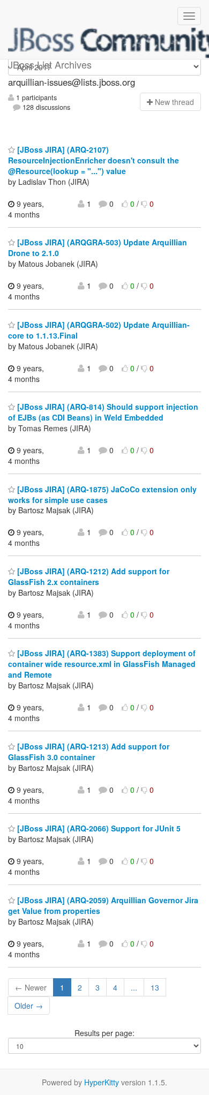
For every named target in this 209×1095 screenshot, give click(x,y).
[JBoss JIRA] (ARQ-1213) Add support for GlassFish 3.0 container (88, 751)
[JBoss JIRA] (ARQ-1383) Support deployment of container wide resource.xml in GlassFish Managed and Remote (102, 664)
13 (155, 987)
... (134, 987)
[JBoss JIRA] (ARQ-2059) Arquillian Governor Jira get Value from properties (103, 905)
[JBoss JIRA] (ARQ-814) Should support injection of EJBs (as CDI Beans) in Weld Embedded (103, 412)
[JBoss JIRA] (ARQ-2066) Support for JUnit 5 (98, 828)
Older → (28, 1005)
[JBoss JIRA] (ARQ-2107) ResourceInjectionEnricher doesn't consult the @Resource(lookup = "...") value (93, 160)
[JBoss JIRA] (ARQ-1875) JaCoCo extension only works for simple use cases (102, 494)
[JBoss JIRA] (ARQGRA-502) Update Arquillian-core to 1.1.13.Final (99, 330)
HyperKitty (101, 1082)
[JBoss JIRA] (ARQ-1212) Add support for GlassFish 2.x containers (88, 576)
